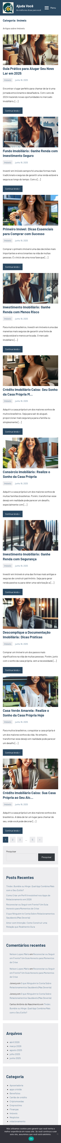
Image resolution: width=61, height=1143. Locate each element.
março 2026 (15, 1046)
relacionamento (17, 1121)
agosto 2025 (16, 1050)
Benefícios (15, 1093)
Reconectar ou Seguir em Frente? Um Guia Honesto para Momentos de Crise (32, 958)
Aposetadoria (16, 1085)
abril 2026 (14, 1042)
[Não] (57, 1134)
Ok (31, 1139)
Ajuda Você (24, 6)
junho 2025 (15, 1058)
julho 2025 (15, 1054)
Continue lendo (12, 110)
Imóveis (7, 80)
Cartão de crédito (18, 1097)
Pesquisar (11, 851)
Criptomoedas (17, 1101)
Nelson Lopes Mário (19, 954)
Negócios (14, 1117)
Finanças (14, 1109)
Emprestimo (16, 1105)
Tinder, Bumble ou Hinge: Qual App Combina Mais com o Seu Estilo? (30, 1008)
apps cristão (16, 1089)
